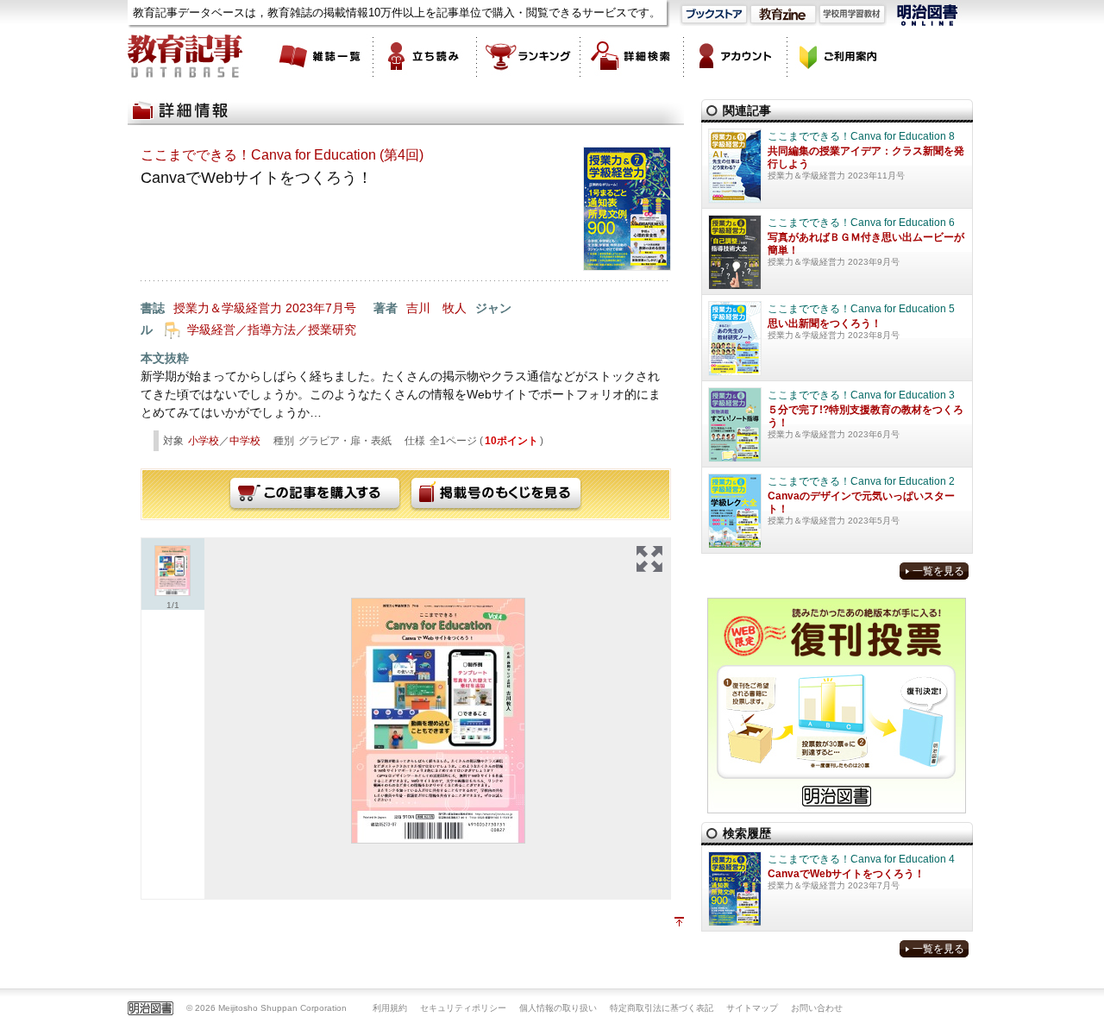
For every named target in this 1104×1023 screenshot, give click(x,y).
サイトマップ (752, 1008)
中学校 (244, 441)
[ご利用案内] (839, 56)
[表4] (438, 721)
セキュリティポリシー (463, 1008)
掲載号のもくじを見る (496, 494)
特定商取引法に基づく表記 (661, 1008)
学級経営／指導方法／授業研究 (271, 329)
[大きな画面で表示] (649, 559)
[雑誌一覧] (321, 56)
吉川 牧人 (436, 308)
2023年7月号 (320, 308)
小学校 (203, 441)
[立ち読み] (425, 56)
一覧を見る (938, 571)
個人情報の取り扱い (558, 1008)
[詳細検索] (632, 56)
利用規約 (390, 1008)
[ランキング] (528, 56)
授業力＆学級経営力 (227, 308)
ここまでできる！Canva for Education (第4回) (282, 154)
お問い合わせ (817, 1008)
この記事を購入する (315, 494)
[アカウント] (735, 56)
